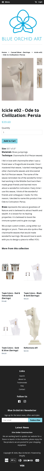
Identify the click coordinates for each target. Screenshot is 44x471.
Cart (40, 2)
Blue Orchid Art (24, 453)
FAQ (22, 386)
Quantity (6, 128)
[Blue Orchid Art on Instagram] (24, 402)
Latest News (22, 427)
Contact (22, 389)
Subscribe (35, 420)
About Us (22, 379)
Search (22, 376)
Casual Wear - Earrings (20, 52)
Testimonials (22, 382)
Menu (7, 2)
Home (4, 52)
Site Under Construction (22, 432)
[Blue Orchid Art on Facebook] (19, 402)
